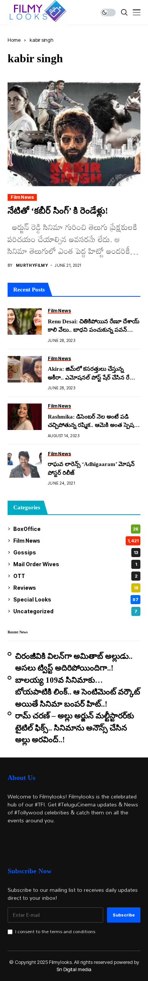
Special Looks (76, 599)
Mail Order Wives (75, 564)
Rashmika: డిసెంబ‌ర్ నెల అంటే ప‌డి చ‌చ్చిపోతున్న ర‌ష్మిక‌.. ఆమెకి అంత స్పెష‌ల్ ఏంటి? (93, 422)
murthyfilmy (32, 265)
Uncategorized (75, 611)
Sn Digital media (74, 969)
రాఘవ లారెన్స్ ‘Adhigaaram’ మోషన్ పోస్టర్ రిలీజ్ (91, 468)
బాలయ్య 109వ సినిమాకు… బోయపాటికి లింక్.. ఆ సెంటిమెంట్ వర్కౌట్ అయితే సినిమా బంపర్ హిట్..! (77, 692)
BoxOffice (76, 529)
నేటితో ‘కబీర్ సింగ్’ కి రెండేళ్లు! (58, 211)
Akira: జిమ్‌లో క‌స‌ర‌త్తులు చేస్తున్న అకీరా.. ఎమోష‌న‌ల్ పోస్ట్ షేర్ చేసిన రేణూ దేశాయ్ (93, 374)
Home (14, 40)
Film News (22, 197)
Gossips (75, 552)
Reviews (76, 587)
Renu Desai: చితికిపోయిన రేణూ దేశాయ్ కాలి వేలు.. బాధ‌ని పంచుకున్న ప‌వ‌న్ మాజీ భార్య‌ (93, 326)
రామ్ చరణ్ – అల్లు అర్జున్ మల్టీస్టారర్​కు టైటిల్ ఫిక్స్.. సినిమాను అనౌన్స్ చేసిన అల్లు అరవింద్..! (74, 727)
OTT (75, 576)
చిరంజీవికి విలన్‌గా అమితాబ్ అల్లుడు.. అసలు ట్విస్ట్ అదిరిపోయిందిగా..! (73, 662)
